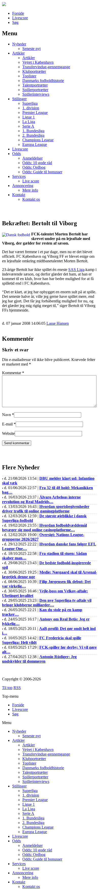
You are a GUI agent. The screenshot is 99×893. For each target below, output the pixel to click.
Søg (15, 22)
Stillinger (19, 99)
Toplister (29, 76)
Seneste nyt (31, 48)
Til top (7, 687)
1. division (30, 108)
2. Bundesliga (33, 135)
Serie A (28, 126)
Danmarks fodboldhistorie (43, 80)
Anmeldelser (32, 158)
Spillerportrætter (35, 90)
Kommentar (13, 373)
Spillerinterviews (35, 94)
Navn (6, 415)
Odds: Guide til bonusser (42, 172)
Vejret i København (38, 62)
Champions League (38, 140)
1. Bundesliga (33, 131)
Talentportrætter (35, 85)
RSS (17, 687)
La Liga (28, 121)
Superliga (30, 103)
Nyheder (19, 44)
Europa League (34, 144)
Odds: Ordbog (33, 167)
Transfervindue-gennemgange (46, 67)
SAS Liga (76, 269)
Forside (18, 13)
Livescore (20, 18)
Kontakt (18, 195)
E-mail (7, 424)
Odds (16, 153)
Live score (30, 181)
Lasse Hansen (57, 323)
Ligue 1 (28, 117)
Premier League (35, 112)
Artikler (18, 53)
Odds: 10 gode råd (37, 163)
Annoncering (22, 185)
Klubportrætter (34, 71)
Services (19, 176)
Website (8, 433)
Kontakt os (31, 199)
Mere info (30, 190)
